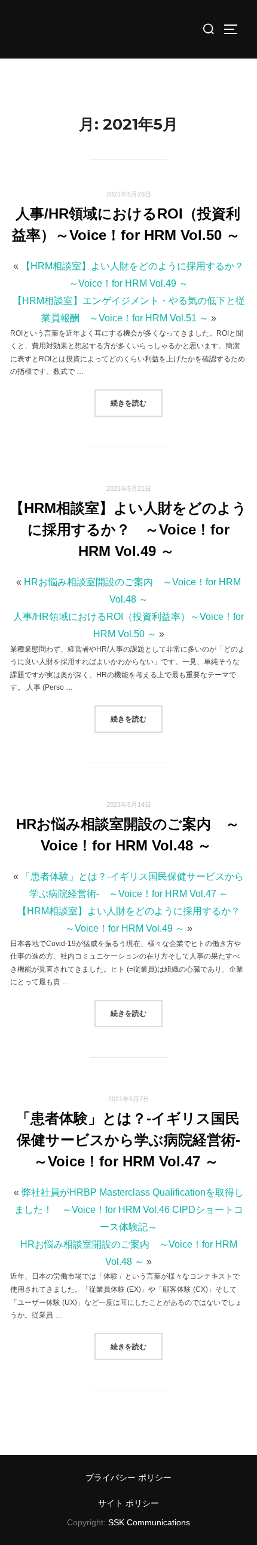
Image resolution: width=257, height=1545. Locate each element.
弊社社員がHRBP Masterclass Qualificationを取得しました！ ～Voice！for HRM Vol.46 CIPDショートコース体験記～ (129, 1209)
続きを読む (137, 402)
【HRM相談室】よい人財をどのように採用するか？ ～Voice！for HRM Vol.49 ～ (128, 529)
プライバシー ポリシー (128, 1477)
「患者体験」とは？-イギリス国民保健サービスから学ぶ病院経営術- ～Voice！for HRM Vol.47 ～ (135, 1139)
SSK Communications (149, 1522)
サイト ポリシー (128, 1503)
